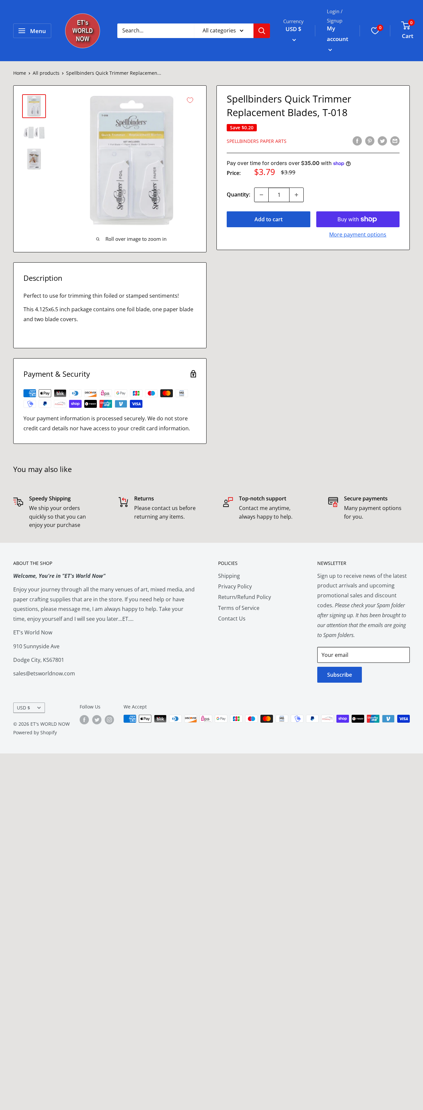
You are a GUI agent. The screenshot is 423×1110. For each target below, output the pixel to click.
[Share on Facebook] (357, 141)
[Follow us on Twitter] (96, 719)
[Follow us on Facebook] (84, 719)
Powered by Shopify (35, 732)
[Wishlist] (375, 30)
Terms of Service (238, 608)
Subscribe (339, 674)
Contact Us (232, 618)
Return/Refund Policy (244, 597)
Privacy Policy (235, 586)
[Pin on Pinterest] (369, 141)
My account (337, 33)
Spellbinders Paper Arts (257, 141)
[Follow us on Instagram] (109, 719)
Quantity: (238, 194)
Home (19, 73)
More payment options (357, 234)
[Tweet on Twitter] (382, 141)
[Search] (261, 30)
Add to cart (268, 219)
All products (46, 73)
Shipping (229, 575)
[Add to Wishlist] (190, 100)
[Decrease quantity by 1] (261, 195)
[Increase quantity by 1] (296, 195)
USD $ (23, 707)
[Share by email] (395, 141)
